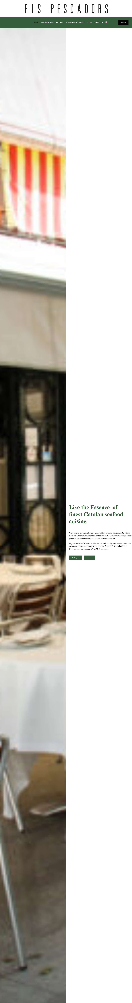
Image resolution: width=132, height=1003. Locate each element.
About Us (59, 22)
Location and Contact (75, 22)
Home (36, 22)
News (89, 22)
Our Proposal (47, 22)
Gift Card (99, 22)
